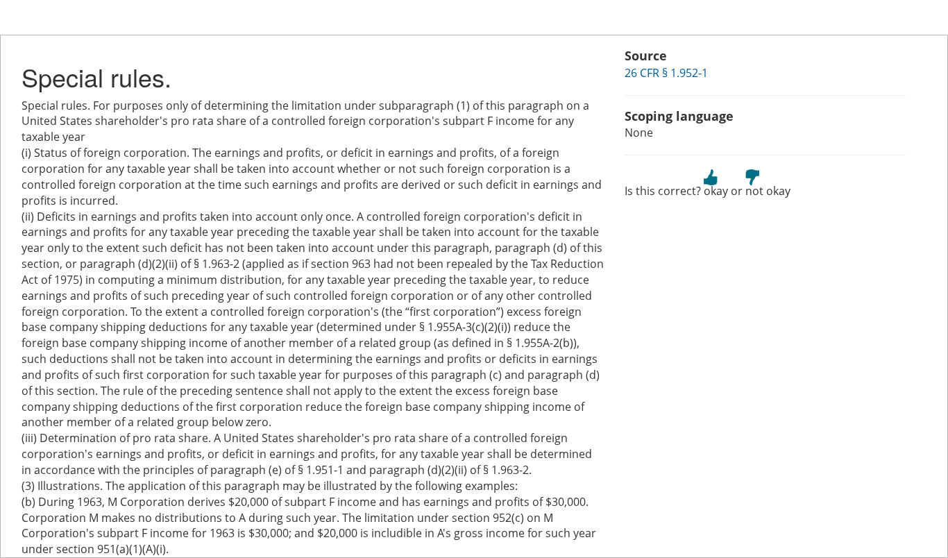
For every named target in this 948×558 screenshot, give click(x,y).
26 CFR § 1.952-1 (666, 73)
